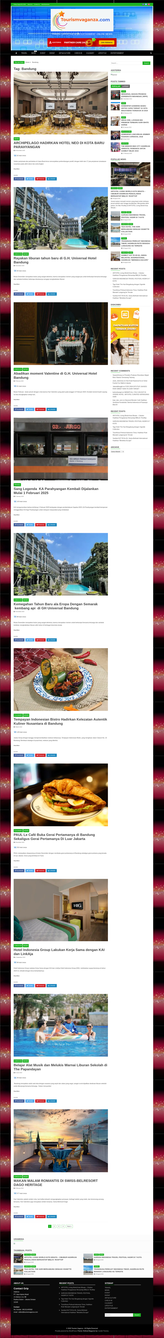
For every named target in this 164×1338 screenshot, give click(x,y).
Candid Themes (103, 1331)
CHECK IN (18, 254)
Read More (17, 169)
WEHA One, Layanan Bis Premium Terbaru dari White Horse (135, 122)
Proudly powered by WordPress (66, 1331)
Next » (69, 1226)
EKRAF (52, 53)
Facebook (143, 4)
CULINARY (90, 53)
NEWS (33, 52)
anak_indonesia (118, 381)
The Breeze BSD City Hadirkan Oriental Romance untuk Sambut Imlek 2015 (135, 148)
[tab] (116, 86)
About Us (30, 4)
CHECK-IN (78, 53)
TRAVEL (24, 53)
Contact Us (37, 4)
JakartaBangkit (118, 386)
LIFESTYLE (102, 53)
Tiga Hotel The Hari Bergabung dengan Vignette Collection (135, 229)
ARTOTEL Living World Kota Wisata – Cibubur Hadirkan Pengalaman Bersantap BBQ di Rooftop (128, 193)
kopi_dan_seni (118, 400)
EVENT (42, 53)
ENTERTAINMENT (117, 53)
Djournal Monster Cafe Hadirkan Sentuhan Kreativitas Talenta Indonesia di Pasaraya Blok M (130, 402)
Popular (116, 86)
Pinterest (41, 179)
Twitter (146, 4)
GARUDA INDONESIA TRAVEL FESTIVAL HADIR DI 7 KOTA (118, 1257)
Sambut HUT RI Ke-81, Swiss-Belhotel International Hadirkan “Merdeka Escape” (135, 257)
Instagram (149, 4)
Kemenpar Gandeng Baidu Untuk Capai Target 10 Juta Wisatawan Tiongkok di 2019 (134, 108)
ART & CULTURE (126, 131)
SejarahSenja (117, 375)
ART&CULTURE (64, 53)
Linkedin (52, 179)
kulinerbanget (117, 392)
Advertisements (45, 4)
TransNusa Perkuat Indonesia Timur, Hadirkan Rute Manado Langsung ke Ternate (135, 243)
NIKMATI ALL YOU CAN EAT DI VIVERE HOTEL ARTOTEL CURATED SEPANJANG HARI (131, 394)
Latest (125, 86)
